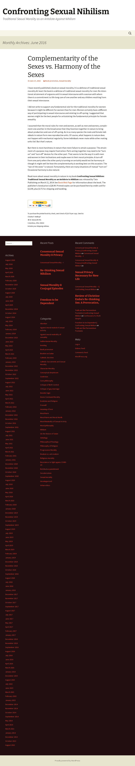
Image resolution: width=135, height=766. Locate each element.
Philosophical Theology (49, 442)
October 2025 (10, 288)
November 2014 (11, 708)
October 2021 (10, 423)
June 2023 (9, 341)
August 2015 (10, 680)
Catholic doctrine (47, 357)
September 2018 (11, 574)
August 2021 (10, 431)
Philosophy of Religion (49, 446)
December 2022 (11, 366)
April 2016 (9, 663)
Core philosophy (46, 381)
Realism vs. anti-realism (49, 454)
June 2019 (9, 537)
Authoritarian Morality (48, 341)
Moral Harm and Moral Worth (51, 417)
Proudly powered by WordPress (67, 760)
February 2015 (10, 696)
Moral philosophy (47, 425)
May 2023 (9, 346)
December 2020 (11, 464)
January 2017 (10, 635)
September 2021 (11, 427)
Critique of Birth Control (49, 385)
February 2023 (10, 358)
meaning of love (46, 409)
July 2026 (9, 264)
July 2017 (9, 615)
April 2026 (9, 272)
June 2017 (9, 619)
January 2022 (10, 411)
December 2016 (11, 639)
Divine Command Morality (50, 397)
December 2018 (11, 562)
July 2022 (9, 386)
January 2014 (10, 733)
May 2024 (9, 325)
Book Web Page (65, 182)
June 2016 (9, 659)
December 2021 (11, 415)
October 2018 (10, 570)
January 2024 (10, 333)
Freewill (43, 405)
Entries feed (80, 348)
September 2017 (11, 606)
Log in (77, 344)
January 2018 (10, 590)
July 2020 (9, 484)
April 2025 (9, 305)
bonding (43, 345)
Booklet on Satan (47, 353)
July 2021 (9, 435)
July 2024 (9, 321)
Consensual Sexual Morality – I (52, 262)
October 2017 (10, 602)
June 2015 (9, 688)
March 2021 (9, 452)
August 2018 (10, 578)
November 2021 (11, 419)
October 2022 (10, 374)
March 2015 (9, 692)
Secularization (45, 473)
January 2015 (10, 700)
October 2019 (10, 521)
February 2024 (10, 329)
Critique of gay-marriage (49, 389)
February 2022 (10, 407)
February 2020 (10, 504)
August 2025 (10, 293)
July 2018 (9, 582)
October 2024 (10, 313)
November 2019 (11, 517)
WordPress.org (81, 356)
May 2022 (9, 394)
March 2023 (9, 354)
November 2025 (11, 284)
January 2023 (10, 362)
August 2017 (10, 610)
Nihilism (43, 429)
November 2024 (11, 309)
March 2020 (9, 500)
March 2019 (9, 549)
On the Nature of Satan (49, 433)
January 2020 (10, 509)
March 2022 (9, 403)
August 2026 (10, 260)
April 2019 (9, 545)
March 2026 (9, 276)
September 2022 (11, 378)
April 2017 (9, 627)
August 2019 (10, 529)
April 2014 (9, 725)
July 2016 (9, 655)
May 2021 (9, 443)
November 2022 (11, 370)
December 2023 (11, 337)
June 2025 (9, 301)
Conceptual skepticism (49, 372)
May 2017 (9, 623)
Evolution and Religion (48, 401)
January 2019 (10, 557)
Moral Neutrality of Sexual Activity (53, 421)
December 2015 (11, 676)
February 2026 (10, 280)
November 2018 (11, 566)
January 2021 (10, 460)
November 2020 (11, 468)
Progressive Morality (48, 450)
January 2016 (10, 672)
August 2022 (10, 382)
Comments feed (81, 352)
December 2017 (11, 594)
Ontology (44, 438)
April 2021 (9, 447)
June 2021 (9, 439)
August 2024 (10, 317)
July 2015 (9, 684)
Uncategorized (46, 481)
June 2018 (9, 586)
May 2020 (9, 492)
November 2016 (11, 643)
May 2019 (9, 541)
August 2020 (10, 480)
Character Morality (47, 368)
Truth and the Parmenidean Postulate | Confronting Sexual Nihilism (87, 313)
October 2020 (10, 472)
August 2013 (10, 745)
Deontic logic (45, 393)
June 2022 (9, 390)
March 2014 (9, 729)
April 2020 (9, 496)
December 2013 (11, 737)
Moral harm (44, 413)
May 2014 (9, 720)
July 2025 (9, 297)
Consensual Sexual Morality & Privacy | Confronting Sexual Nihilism (86, 251)
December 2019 (11, 513)
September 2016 (11, 647)
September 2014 (11, 716)
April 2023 (9, 350)
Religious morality (47, 458)
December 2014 (11, 704)
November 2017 (11, 598)
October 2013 (10, 741)
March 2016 (9, 667)
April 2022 (9, 399)
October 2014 (10, 712)
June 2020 (9, 488)
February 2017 (10, 631)
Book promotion (51, 81)
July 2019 (9, 533)
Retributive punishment (49, 469)
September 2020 (11, 476)
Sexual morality (65, 81)
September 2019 (11, 525)
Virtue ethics (45, 485)
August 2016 (10, 651)
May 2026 (9, 268)
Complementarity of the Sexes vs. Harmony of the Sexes (64, 67)
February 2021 (10, 456)
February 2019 (10, 553)
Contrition (44, 376)
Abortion (43, 323)
